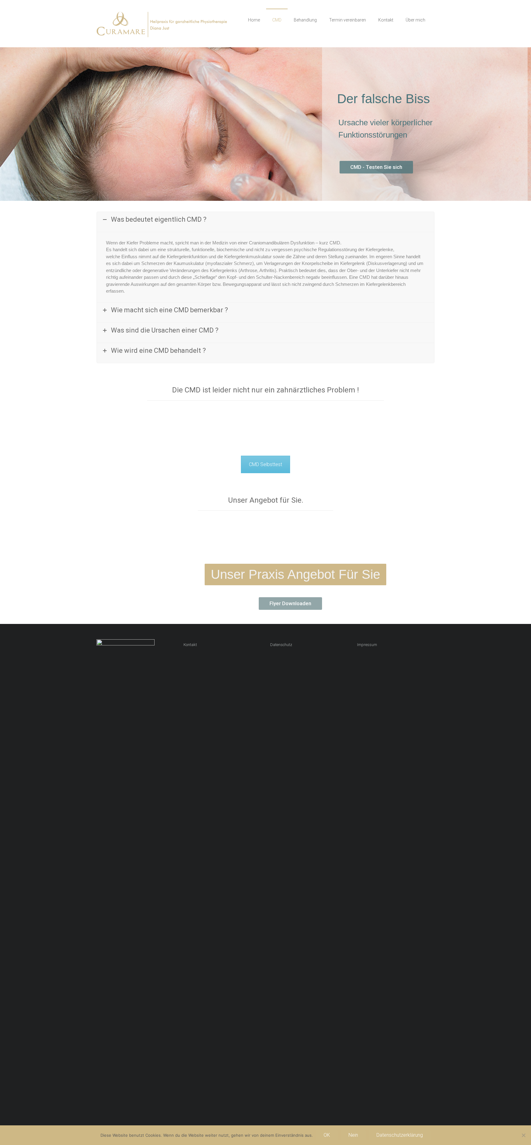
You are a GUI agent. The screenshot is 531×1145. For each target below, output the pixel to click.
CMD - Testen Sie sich (376, 167)
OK (327, 1135)
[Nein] (523, 1135)
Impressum (367, 644)
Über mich (415, 20)
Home (254, 20)
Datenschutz (281, 644)
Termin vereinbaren (347, 20)
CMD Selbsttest (265, 464)
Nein (353, 1135)
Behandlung (305, 20)
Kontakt (385, 20)
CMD (276, 20)
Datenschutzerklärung (399, 1135)
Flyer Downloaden (290, 603)
